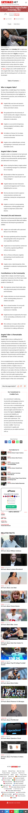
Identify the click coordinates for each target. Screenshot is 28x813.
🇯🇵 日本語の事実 (8, 788)
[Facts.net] (9, 2)
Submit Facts (3, 776)
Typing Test (4, 522)
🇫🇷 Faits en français (7, 778)
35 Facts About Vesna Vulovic (10, 606)
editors (12, 416)
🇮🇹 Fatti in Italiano (6, 780)
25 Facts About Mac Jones (9, 624)
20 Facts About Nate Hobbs (9, 683)
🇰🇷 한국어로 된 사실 (18, 788)
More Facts (11, 776)
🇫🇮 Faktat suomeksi (18, 783)
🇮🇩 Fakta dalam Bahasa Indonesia (17, 787)
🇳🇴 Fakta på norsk (7, 783)
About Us (4, 771)
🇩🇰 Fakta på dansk (7, 781)
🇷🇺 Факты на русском (18, 794)
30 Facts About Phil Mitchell (9, 720)
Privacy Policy (23, 774)
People (9, 24)
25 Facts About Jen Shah (9, 588)
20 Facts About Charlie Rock (14, 468)
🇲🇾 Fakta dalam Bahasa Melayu (13, 790)
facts (4, 68)
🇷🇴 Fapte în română (7, 794)
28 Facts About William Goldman (11, 551)
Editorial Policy (11, 771)
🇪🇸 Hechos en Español (19, 778)
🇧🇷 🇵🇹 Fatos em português (18, 780)
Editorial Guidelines (19, 18)
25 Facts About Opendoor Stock (11, 738)
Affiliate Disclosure (4, 774)
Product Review (6, 773)
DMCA (12, 774)
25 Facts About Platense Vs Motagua (12, 701)
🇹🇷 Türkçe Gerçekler (20, 796)
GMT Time (3, 518)
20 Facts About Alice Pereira (14, 458)
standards (17, 412)
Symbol (3, 514)
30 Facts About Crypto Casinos (15, 453)
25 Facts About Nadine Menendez (16, 483)
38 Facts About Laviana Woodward (12, 569)
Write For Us (21, 773)
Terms (16, 774)
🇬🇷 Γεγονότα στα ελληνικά (19, 785)
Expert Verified (8, 18)
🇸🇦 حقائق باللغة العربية (6, 785)
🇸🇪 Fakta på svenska (19, 781)
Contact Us (14, 773)
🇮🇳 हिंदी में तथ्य (5, 787)
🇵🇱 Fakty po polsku (20, 792)
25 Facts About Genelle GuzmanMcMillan (13, 463)
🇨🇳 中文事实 (13, 797)
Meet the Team (20, 771)
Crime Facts (17, 24)
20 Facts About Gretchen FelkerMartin (13, 474)
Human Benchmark (6, 525)
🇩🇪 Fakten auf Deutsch (21, 776)
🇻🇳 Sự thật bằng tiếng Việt (7, 796)
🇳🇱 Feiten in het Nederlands (8, 792)
